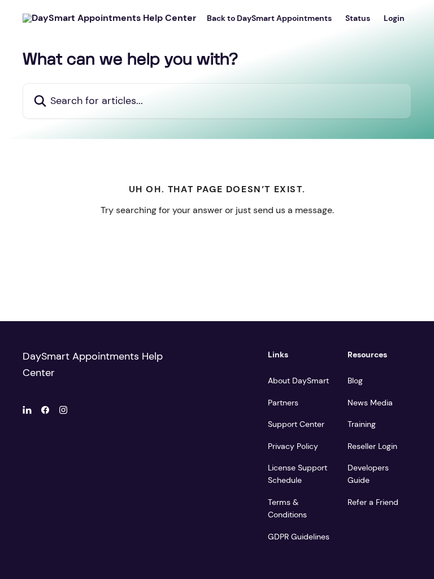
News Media (370, 402)
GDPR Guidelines (298, 537)
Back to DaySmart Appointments (269, 18)
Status (357, 18)
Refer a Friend (373, 502)
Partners (283, 402)
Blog (355, 380)
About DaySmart (298, 380)
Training (362, 424)
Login (394, 18)
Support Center (296, 424)
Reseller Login (372, 446)
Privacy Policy (293, 446)
